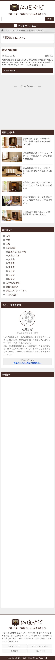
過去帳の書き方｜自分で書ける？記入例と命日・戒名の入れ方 (37, 171)
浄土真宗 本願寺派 (17, 251)
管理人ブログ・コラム (16, 290)
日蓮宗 (11, 275)
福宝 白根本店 (9, 50)
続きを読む (11, 70)
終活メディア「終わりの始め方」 (27, 363)
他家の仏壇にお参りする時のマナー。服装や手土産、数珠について (37, 200)
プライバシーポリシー (39, 646)
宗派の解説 (11, 247)
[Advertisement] (27, 109)
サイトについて (14, 646)
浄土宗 (11, 267)
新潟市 (50, 56)
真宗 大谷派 (13, 255)
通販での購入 (12, 286)
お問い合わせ (40, 651)
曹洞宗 (11, 263)
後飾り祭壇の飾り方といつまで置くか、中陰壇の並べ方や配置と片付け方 (37, 156)
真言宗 (11, 259)
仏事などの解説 (13, 283)
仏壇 (8, 236)
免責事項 (14, 651)
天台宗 (11, 271)
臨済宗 (11, 279)
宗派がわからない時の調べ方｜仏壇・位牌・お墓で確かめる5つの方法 (37, 141)
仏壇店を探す (12, 294)
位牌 (8, 240)
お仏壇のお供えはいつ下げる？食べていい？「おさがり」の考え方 (37, 185)
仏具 (8, 243)
